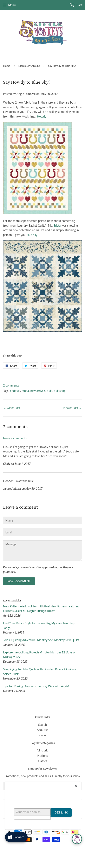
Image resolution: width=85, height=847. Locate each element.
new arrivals (37, 390)
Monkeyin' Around (29, 65)
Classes (42, 761)
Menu (12, 5)
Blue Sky (31, 235)
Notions (42, 755)
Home (6, 65)
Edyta (57, 225)
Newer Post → (72, 408)
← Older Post (11, 408)
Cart (79, 5)
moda (25, 390)
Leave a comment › (15, 438)
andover (15, 390)
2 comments (11, 385)
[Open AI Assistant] (77, 839)
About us (42, 730)
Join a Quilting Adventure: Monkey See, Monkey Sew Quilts (41, 640)
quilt (49, 390)
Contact (43, 735)
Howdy (41, 116)
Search (42, 724)
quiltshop (60, 390)
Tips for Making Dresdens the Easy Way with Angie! (36, 686)
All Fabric (42, 750)
